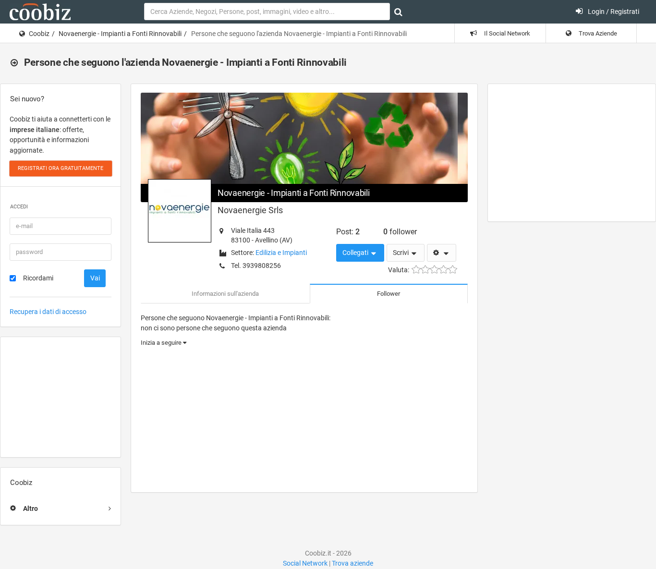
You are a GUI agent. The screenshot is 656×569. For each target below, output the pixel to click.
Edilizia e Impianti (281, 252)
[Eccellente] (452, 269)
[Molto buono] (443, 269)
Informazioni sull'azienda (225, 293)
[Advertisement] (60, 397)
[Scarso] (425, 269)
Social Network (305, 563)
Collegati (356, 252)
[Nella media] (434, 269)
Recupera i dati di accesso (48, 311)
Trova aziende (352, 563)
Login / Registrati (612, 11)
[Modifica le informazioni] (441, 253)
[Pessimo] (416, 269)
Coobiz (39, 33)
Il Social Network (506, 33)
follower (400, 231)
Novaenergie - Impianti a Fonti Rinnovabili (120, 33)
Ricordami (38, 278)
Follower (388, 293)
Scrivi (401, 252)
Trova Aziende (597, 33)
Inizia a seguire (162, 342)
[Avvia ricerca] (398, 12)
